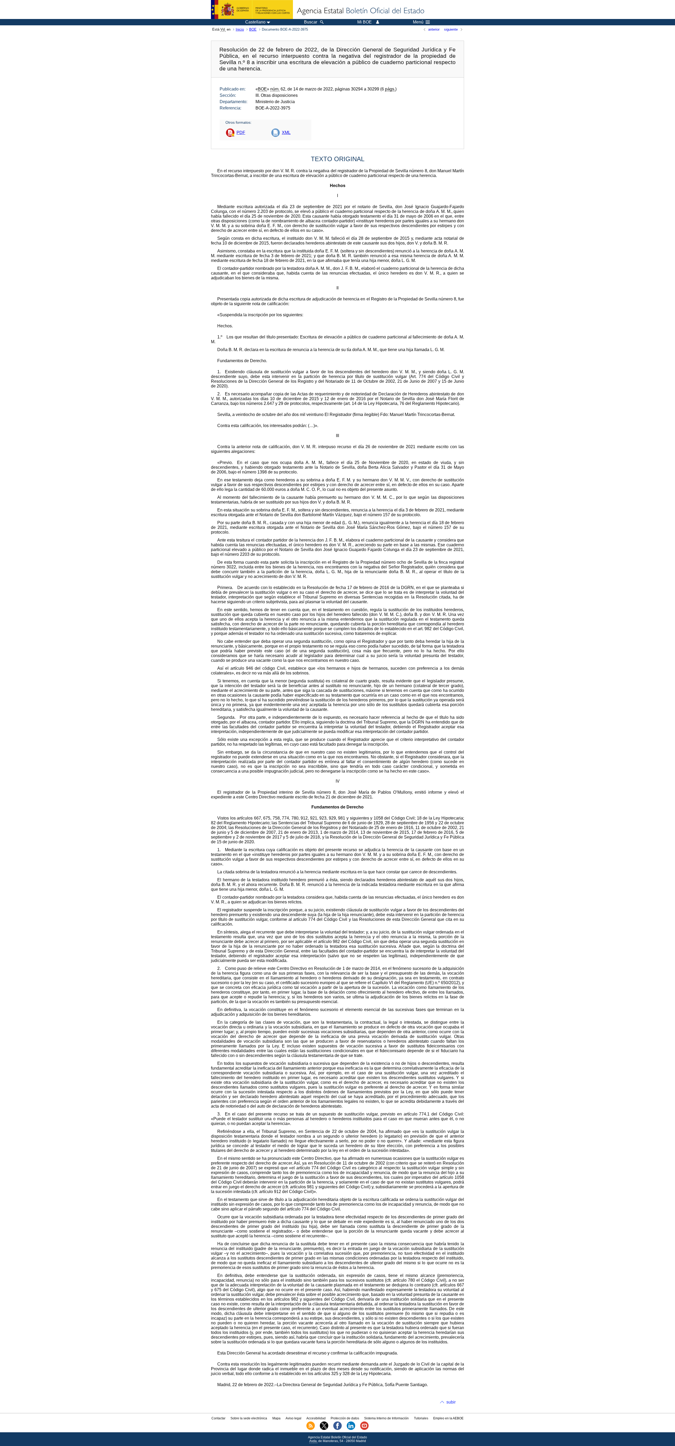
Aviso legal (293, 1418)
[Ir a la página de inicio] (360, 11)
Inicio (240, 29)
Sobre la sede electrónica (248, 1418)
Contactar (218, 1418)
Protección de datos (345, 1418)
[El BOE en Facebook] (337, 1429)
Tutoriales (421, 1418)
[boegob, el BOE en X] (324, 1429)
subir (451, 1402)
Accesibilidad (316, 1418)
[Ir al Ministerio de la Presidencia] (252, 9)
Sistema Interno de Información (386, 1418)
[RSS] (310, 1429)
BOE (253, 29)
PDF (241, 132)
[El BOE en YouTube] (364, 1429)
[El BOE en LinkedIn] (351, 1429)
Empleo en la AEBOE (448, 1418)
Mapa (276, 1418)
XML (286, 132)
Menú (418, 22)
